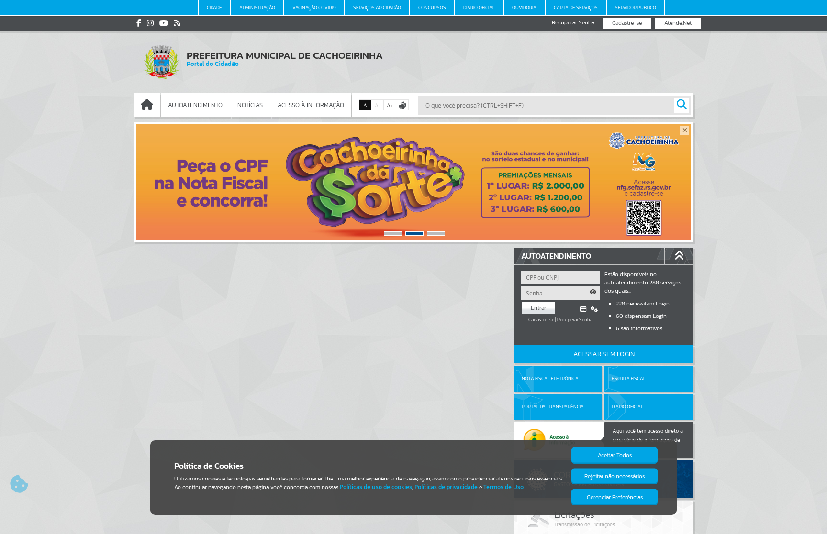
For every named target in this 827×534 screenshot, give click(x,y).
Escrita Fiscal (629, 378)
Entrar (538, 308)
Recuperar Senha (573, 23)
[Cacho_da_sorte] (413, 182)
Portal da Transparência (553, 406)
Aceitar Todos (615, 455)
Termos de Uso (503, 487)
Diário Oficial (627, 406)
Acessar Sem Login (604, 354)
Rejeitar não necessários (614, 476)
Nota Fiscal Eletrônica (550, 378)
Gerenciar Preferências (615, 497)
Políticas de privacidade (446, 487)
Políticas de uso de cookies (376, 487)
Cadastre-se (627, 23)
